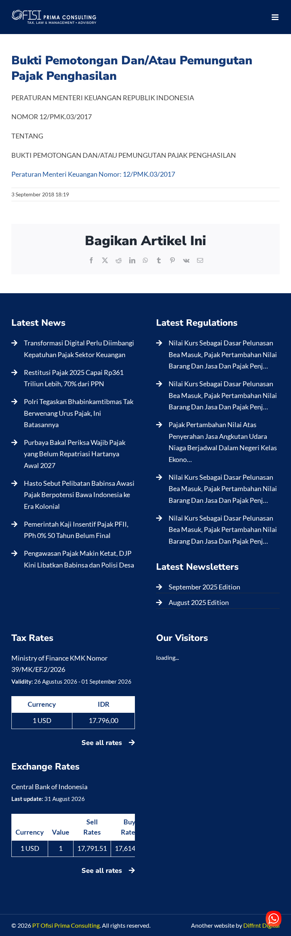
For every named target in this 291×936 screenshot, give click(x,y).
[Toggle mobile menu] (276, 17)
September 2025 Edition (204, 587)
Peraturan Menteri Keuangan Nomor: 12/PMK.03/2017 (93, 174)
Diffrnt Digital (261, 925)
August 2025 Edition (199, 602)
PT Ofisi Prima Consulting (66, 925)
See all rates (102, 742)
